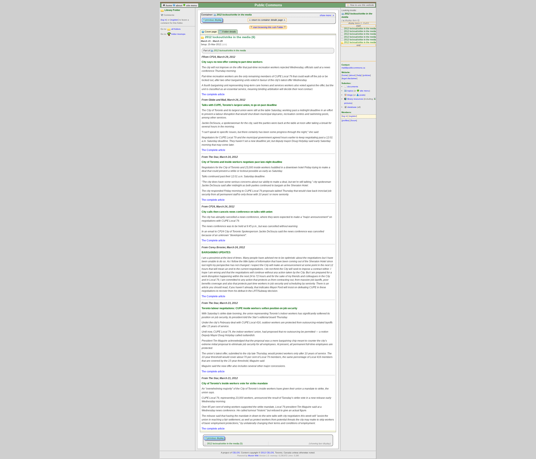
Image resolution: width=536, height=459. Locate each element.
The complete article (213, 94)
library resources (355, 99)
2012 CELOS (267, 452)
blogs (350, 95)
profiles (345, 120)
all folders (175, 29)
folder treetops (178, 34)
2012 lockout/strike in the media (234, 14)
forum (353, 120)
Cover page (210, 31)
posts (362, 95)
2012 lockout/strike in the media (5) (225, 443)
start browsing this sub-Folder (268, 27)
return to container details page (267, 20)
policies (366, 75)
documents (352, 86)
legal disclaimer (349, 78)
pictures (348, 103)
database (352, 107)
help (359, 75)
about (179, 5)
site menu (191, 5)
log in (163, 20)
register (174, 20)
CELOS (236, 452)
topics (350, 91)
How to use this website (362, 5)
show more (325, 15)
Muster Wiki (253, 456)
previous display (213, 20)
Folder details (229, 31)
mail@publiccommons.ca (353, 68)
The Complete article (213, 150)
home (169, 5)
